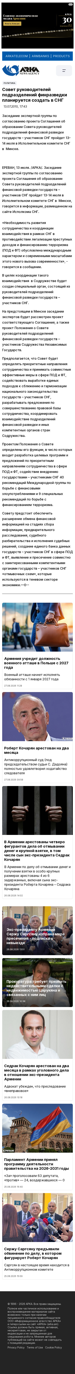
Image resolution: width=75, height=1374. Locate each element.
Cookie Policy (53, 1347)
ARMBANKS (40, 56)
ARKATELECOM (16, 56)
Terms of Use (35, 1347)
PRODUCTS (61, 56)
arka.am (52, 1324)
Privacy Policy (16, 1347)
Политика (9, 83)
